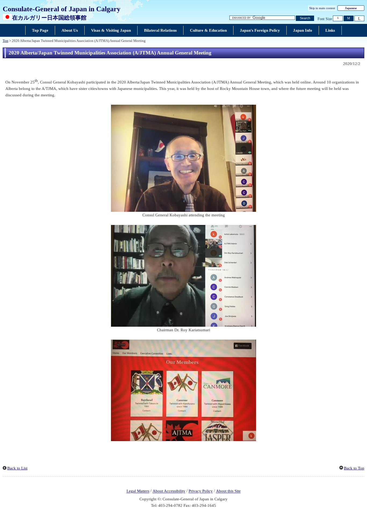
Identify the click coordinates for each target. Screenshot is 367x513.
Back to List (17, 468)
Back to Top (354, 468)
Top (5, 41)
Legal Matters (138, 491)
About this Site (228, 491)
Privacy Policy (201, 491)
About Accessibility (169, 491)
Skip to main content (322, 8)
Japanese (351, 8)
